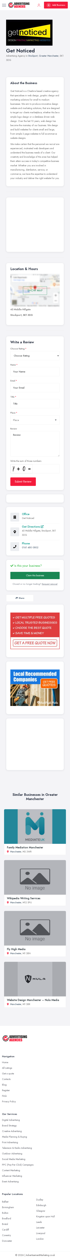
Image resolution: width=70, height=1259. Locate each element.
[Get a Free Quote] (35, 631)
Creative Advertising (12, 1131)
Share (21, 598)
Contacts (6, 1079)
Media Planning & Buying (14, 1136)
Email (12, 380)
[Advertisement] (35, 225)
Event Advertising (10, 1181)
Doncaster (7, 1241)
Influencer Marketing (12, 1176)
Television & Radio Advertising (17, 1148)
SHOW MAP (35, 290)
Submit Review (23, 482)
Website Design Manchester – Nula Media (33, 1000)
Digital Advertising (11, 1120)
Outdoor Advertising (12, 1153)
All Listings (7, 1068)
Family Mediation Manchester (25, 847)
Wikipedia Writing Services (23, 898)
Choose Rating (17, 348)
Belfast (5, 1201)
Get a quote (8, 1073)
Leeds (39, 1222)
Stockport (33, 55)
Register (6, 1090)
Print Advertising (10, 1142)
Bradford (6, 1218)
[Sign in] (39, 5)
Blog (4, 1084)
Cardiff (5, 1229)
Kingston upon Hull (45, 1216)
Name (13, 364)
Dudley (39, 1199)
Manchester (15, 851)
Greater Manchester (48, 55)
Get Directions (31, 527)
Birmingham (8, 1207)
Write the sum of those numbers (25, 461)
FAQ (4, 1096)
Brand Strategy (9, 1125)
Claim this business (35, 575)
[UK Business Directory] (35, 688)
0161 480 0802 (30, 547)
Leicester (40, 1227)
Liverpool (40, 1233)
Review (13, 428)
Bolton (5, 1213)
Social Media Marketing (13, 1159)
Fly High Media (16, 949)
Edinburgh (41, 1205)
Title (12, 396)
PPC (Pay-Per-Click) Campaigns (17, 1164)
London (40, 1239)
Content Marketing (11, 1170)
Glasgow (40, 1211)
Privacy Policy (9, 1101)
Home (5, 1062)
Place (12, 412)
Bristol (5, 1224)
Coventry (6, 1235)
